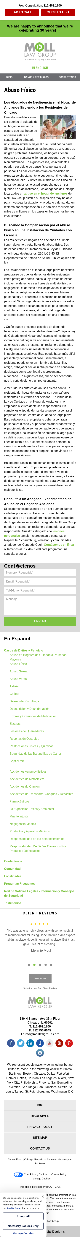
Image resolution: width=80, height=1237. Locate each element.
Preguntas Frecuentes (20, 883)
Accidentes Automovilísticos (28, 771)
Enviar (40, 621)
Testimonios (12, 903)
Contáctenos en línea (59, 544)
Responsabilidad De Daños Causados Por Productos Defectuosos (38, 848)
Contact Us (40, 1148)
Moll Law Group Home (40, 51)
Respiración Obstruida (24, 738)
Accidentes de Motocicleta (27, 779)
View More (40, 978)
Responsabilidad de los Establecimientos (37, 838)
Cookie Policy (58, 1174)
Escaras (15, 723)
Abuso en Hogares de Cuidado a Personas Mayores (38, 657)
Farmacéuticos (19, 801)
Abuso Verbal (19, 678)
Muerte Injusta (19, 816)
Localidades (12, 876)
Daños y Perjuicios (36, 77)
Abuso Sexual (19, 671)
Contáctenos (67, 77)
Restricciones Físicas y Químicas (31, 746)
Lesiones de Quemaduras (27, 731)
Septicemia (17, 761)
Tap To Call (22, 12)
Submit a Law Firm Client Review (40, 988)
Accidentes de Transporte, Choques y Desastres (41, 794)
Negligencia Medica (23, 823)
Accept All (23, 1216)
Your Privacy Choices (36, 1174)
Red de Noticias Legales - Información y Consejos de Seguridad (39, 893)
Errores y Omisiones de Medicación (33, 716)
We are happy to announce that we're (40, 28)
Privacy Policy (40, 1126)
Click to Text (58, 12)
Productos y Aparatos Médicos (30, 831)
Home (40, 1105)
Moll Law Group (50, 1221)
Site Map (40, 1137)
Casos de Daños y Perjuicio (23, 650)
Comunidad (12, 868)
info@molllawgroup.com (42, 1034)
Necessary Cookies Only (23, 1226)
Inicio (9, 77)
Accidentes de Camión (25, 786)
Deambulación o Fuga (24, 701)
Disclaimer (40, 1116)
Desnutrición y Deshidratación (29, 708)
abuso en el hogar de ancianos (46, 193)
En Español (17, 638)
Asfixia (14, 686)
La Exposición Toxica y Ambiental (32, 809)
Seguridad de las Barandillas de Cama (35, 753)
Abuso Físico (18, 664)
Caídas (14, 693)
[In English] (40, 68)
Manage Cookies (42, 1178)
